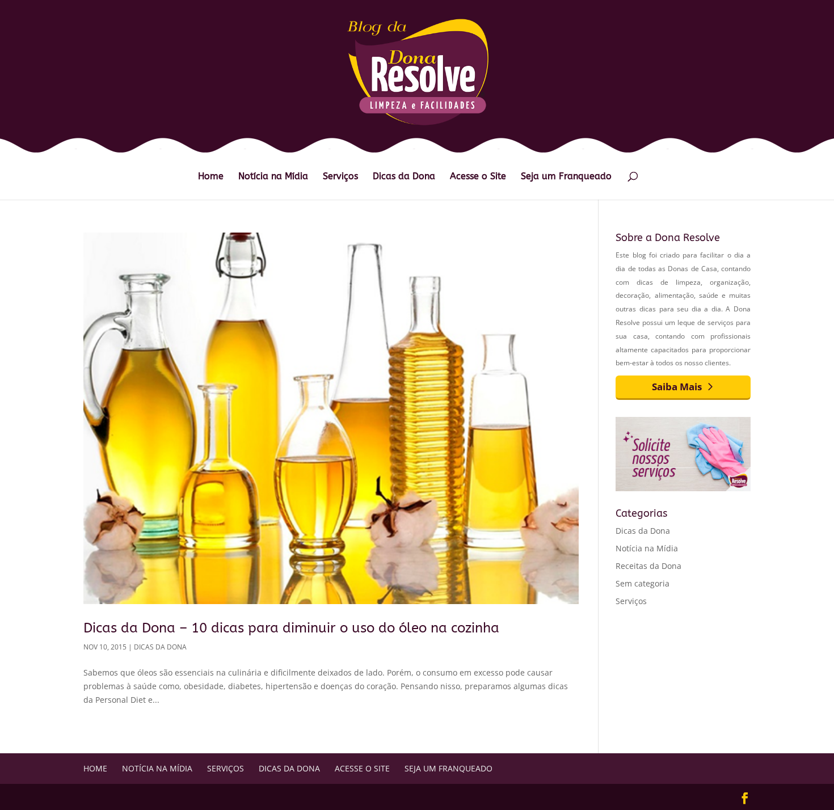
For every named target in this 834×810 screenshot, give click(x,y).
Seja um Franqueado (566, 177)
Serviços (340, 177)
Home (211, 177)
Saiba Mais (677, 386)
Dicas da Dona (404, 177)
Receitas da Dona (648, 565)
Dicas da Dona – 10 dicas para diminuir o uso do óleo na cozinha (291, 628)
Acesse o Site (478, 177)
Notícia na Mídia (273, 177)
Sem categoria (642, 583)
